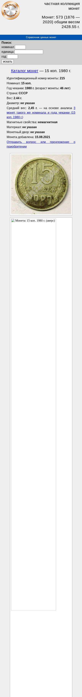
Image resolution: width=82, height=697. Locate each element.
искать (7, 61)
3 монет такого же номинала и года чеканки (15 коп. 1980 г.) (41, 112)
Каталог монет (24, 70)
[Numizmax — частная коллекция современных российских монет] (10, 19)
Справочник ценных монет (41, 37)
